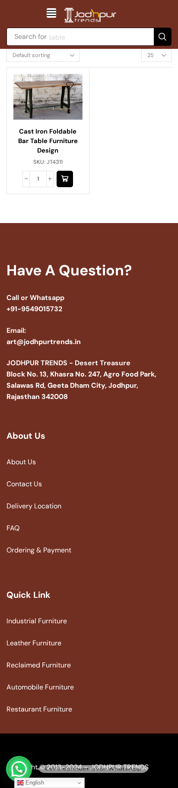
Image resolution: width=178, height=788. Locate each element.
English (34, 782)
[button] (51, 13)
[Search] (162, 36)
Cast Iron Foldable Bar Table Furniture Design (48, 141)
